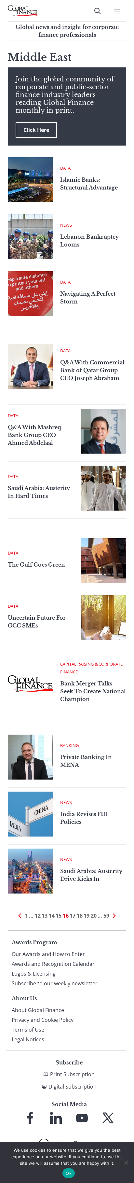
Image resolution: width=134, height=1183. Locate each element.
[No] (126, 1162)
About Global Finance (38, 1010)
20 (94, 915)
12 (38, 915)
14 (52, 915)
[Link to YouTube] (82, 1118)
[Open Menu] (117, 11)
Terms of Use (28, 1029)
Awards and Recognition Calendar (53, 963)
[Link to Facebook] (30, 1118)
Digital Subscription (72, 1086)
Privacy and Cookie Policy (43, 1019)
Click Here (36, 130)
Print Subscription (72, 1074)
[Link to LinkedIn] (56, 1118)
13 (44, 915)
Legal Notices (28, 1039)
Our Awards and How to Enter (48, 954)
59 (106, 915)
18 (80, 915)
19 (86, 915)
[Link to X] (108, 1118)
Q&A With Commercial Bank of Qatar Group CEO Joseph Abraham (92, 370)
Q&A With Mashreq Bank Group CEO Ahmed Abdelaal (34, 435)
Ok (69, 1173)
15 (58, 915)
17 (72, 915)
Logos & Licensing (34, 973)
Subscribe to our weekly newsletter (55, 983)
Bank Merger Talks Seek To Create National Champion (93, 691)
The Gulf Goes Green (36, 564)
